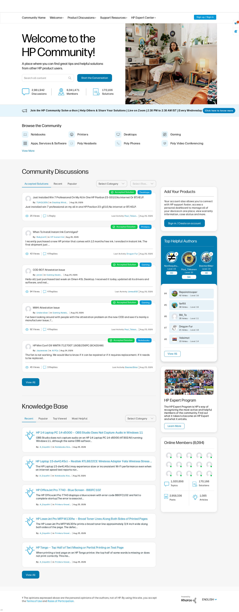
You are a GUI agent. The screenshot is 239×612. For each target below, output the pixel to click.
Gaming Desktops (54, 275)
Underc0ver (42, 313)
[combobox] (48, 78)
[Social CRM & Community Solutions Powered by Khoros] (188, 599)
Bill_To (183, 314)
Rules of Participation (61, 601)
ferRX (182, 303)
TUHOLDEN (42, 202)
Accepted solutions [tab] (36, 183)
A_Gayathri (45, 447)
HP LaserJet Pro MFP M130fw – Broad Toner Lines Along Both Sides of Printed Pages (91, 519)
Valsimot (184, 337)
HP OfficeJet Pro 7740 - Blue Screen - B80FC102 (68, 490)
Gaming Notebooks (61, 313)
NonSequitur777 (173, 266)
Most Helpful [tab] (79, 418)
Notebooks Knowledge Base (63, 447)
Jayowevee (42, 351)
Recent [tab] (58, 183)
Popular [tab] (72, 183)
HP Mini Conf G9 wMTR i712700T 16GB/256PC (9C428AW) (68, 345)
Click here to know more (219, 110)
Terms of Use (34, 601)
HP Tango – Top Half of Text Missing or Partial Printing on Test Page (80, 547)
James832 (133, 291)
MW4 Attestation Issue (46, 307)
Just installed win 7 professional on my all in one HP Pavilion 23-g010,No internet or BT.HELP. (88, 197)
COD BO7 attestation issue (49, 269)
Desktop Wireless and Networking (60, 202)
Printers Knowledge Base (63, 504)
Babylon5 (41, 237)
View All (30, 382)
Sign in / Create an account (184, 223)
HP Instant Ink (57, 237)
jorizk (39, 275)
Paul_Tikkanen (132, 216)
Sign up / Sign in (205, 17)
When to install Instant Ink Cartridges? (55, 231)
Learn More (174, 426)
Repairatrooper (188, 292)
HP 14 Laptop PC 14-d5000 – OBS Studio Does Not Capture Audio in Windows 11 (89, 432)
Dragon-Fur (132, 254)
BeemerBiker (131, 367)
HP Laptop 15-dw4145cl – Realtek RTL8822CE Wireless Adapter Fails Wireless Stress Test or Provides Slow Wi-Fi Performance (94, 461)
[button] (124, 184)
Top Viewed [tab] (60, 418)
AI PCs (55, 351)
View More (28, 150)
